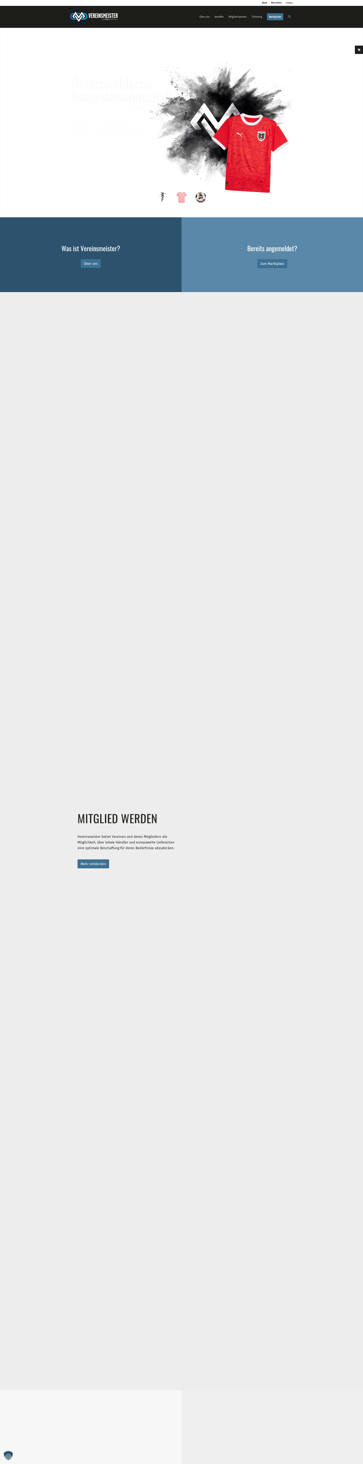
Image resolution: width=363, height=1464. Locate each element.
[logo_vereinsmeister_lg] (94, 17)
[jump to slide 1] (162, 197)
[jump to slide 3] (200, 197)
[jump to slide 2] (181, 197)
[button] (8, 1455)
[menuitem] (204, 17)
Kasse (264, 3)
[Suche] (289, 17)
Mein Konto (276, 3)
